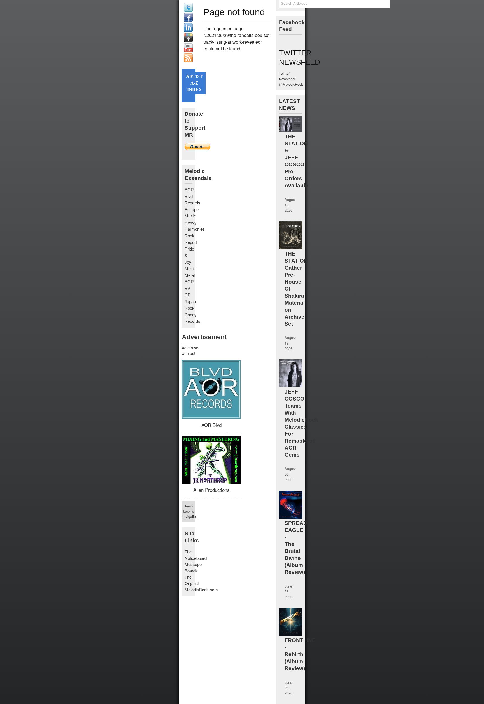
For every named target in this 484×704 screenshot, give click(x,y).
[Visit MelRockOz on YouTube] (188, 50)
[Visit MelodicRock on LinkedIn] (188, 30)
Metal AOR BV (190, 282)
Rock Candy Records (192, 315)
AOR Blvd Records (192, 196)
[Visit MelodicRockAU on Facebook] (188, 20)
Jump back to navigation (188, 511)
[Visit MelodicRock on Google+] (188, 40)
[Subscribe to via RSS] (188, 61)
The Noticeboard (196, 555)
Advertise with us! (188, 350)
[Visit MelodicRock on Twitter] (188, 10)
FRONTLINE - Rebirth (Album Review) (300, 654)
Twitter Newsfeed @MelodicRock (291, 78)
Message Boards (193, 567)
